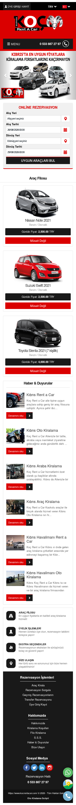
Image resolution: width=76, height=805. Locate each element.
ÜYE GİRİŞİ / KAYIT (18, 6)
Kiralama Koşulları (38, 728)
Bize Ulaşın (38, 747)
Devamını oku (16, 415)
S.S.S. (38, 737)
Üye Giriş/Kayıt (38, 704)
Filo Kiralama (38, 733)
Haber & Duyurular (38, 742)
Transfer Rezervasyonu (38, 699)
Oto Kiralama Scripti (38, 798)
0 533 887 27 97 (50, 44)
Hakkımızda (38, 723)
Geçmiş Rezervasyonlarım (38, 695)
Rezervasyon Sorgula (38, 690)
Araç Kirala (38, 685)
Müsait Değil (38, 241)
